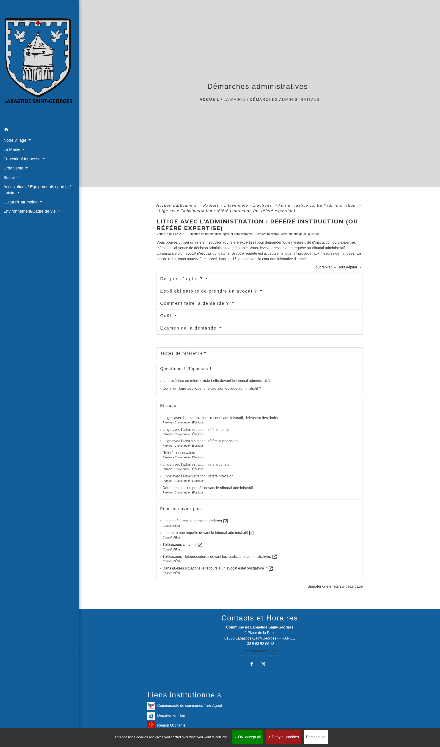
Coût (166, 315)
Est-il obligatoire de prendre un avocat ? (209, 291)
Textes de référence (181, 353)
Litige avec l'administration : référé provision (198, 476)
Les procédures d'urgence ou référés (195, 521)
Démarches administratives (284, 99)
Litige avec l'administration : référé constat (196, 464)
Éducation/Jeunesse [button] (22, 159)
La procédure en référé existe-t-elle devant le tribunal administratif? (216, 381)
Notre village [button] (15, 140)
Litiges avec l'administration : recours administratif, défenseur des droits (220, 418)
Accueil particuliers (177, 205)
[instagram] (265, 664)
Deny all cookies (285, 737)
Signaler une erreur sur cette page (335, 586)
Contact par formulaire (260, 651)
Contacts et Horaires (259, 618)
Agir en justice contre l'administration (317, 205)
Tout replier (325, 267)
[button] (39, 130)
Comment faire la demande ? (195, 303)
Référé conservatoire (179, 453)
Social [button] (9, 177)
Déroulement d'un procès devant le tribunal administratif (207, 488)
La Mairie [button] (12, 149)
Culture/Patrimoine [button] (21, 202)
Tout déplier (350, 267)
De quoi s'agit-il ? (182, 278)
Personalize (315, 737)
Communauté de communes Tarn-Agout (189, 705)
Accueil (210, 99)
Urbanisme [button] (14, 168)
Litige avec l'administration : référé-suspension (200, 441)
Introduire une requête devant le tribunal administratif (208, 533)
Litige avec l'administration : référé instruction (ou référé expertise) (226, 211)
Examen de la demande (189, 328)
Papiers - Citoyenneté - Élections (238, 205)
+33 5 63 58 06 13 (259, 644)
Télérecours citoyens (182, 545)
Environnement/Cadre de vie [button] (30, 211)
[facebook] (254, 664)
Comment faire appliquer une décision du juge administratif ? (211, 388)
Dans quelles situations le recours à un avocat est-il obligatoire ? (217, 568)
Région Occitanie (171, 725)
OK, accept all (249, 737)
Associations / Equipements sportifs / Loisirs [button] (37, 189)
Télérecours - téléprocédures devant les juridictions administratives (219, 556)
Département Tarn (171, 715)
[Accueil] (39, 62)
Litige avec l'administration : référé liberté (195, 429)
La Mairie (235, 99)
